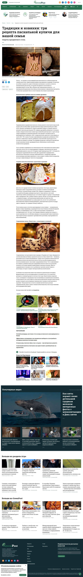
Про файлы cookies (6, 575)
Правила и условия (65, 568)
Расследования (58, 6)
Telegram (54, 352)
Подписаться (61, 556)
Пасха (3, 86)
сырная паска (5, 89)
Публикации (12, 6)
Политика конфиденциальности (54, 568)
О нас (43, 543)
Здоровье (25, 6)
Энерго (32, 6)
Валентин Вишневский (8, 44)
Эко (19, 6)
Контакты (45, 546)
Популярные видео (12, 389)
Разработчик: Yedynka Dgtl (76, 568)
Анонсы (50, 6)
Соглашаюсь (23, 575)
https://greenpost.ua (66, 573)
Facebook (33, 352)
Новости (4, 6)
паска (7, 86)
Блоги (43, 6)
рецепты (11, 89)
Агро (38, 6)
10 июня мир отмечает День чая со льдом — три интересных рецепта (36, 343)
